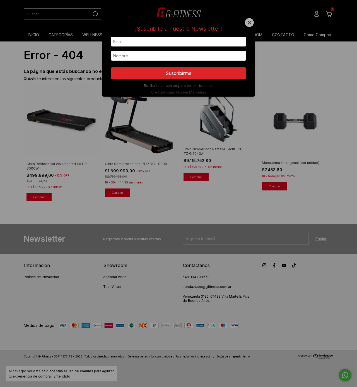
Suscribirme (179, 73)
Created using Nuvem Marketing (178, 92)
